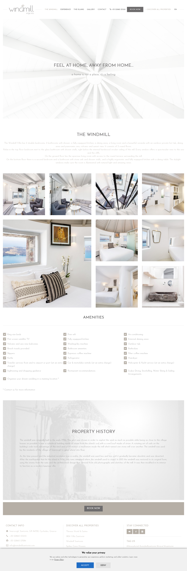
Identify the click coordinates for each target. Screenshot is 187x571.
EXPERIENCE (65, 9)
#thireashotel (133, 546)
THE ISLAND (79, 9)
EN (175, 9)
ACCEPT (85, 565)
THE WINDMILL (51, 9)
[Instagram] (142, 531)
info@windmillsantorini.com (22, 546)
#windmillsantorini (148, 546)
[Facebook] (136, 531)
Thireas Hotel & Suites (77, 531)
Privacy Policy (59, 560)
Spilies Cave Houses (75, 546)
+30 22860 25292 (118, 9)
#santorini (168, 546)
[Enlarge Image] (24, 194)
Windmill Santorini (74, 541)
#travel (160, 546)
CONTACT (102, 9)
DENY (103, 565)
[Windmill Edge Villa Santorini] (21, 9)
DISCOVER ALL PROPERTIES (159, 9)
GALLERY (91, 9)
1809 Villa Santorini (75, 536)
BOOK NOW (135, 9)
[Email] (130, 531)
